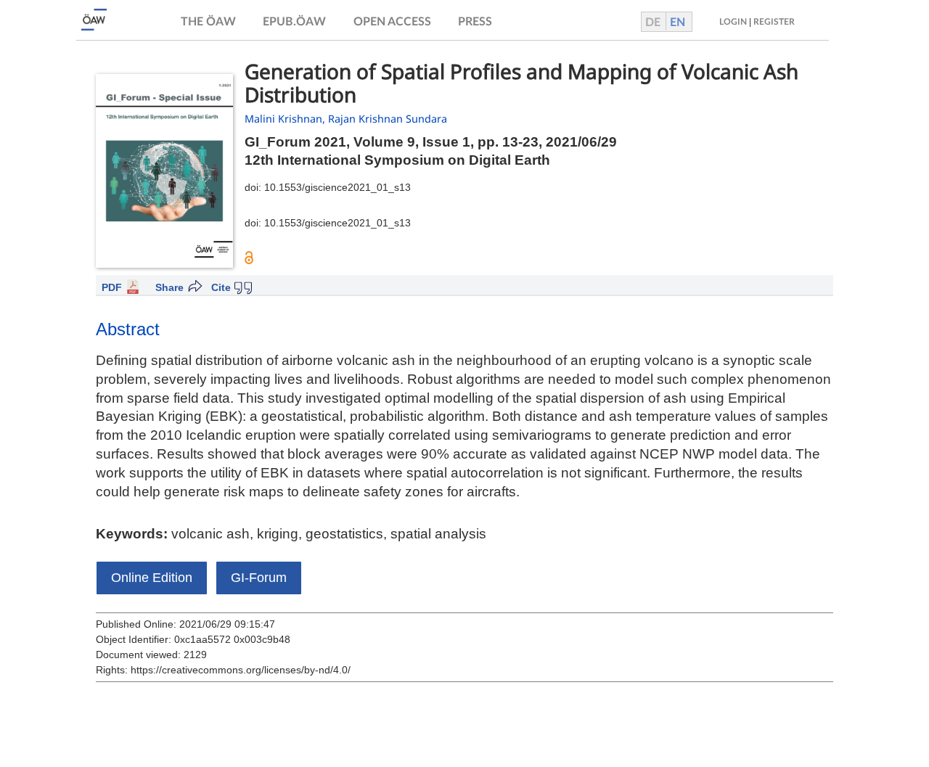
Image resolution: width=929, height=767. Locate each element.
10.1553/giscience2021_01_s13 (337, 187)
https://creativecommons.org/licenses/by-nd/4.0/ (241, 670)
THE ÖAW (208, 22)
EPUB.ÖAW (294, 22)
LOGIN (733, 21)
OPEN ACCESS (392, 22)
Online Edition (151, 577)
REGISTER (774, 21)
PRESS (475, 22)
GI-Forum (259, 577)
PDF (112, 287)
